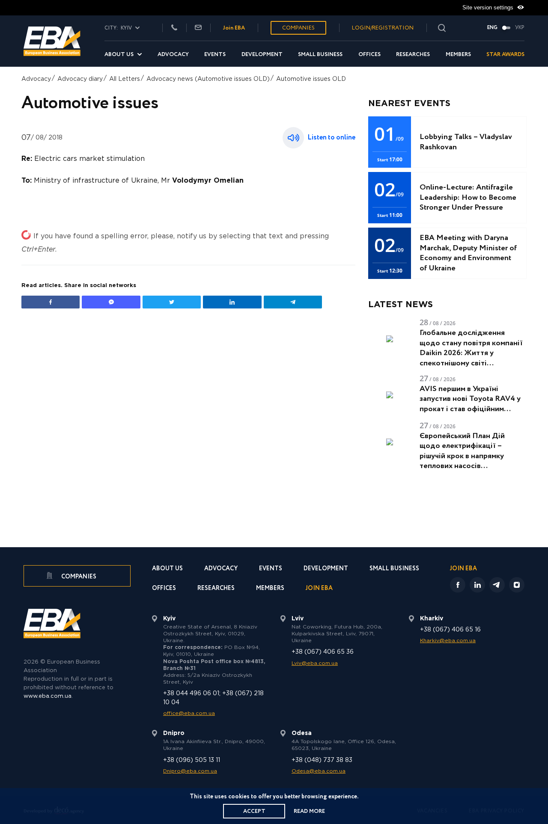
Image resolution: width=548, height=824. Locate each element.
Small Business (320, 54)
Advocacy (173, 54)
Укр (519, 27)
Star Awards (505, 54)
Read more (309, 811)
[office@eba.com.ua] (198, 28)
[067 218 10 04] (174, 28)
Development (262, 54)
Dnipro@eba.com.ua (190, 771)
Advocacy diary (80, 79)
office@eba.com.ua (189, 713)
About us (119, 54)
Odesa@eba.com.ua (318, 771)
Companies (298, 28)
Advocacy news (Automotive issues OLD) (208, 79)
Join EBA (234, 28)
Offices (369, 54)
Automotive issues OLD (311, 79)
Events (215, 54)
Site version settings (488, 7)
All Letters (124, 79)
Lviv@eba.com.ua (315, 663)
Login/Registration (383, 28)
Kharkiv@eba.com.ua (448, 640)
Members (458, 54)
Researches (413, 54)
